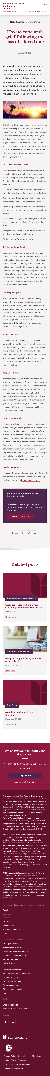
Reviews (6, 921)
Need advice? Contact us (25, 782)
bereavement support (30, 480)
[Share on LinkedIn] (34, 533)
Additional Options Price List (15, 955)
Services (6, 917)
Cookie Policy (23, 1056)
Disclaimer (36, 1056)
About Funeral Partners (12, 969)
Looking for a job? (10, 977)
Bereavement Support (12, 985)
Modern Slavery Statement (15, 1060)
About (5, 909)
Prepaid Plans (9, 925)
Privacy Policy (10, 1056)
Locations (7, 913)
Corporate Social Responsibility (17, 1064)
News (5, 993)
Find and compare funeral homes (17, 973)
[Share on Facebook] (22, 533)
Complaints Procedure (13, 1068)
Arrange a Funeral (20, 516)
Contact (6, 933)
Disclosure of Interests (12, 989)
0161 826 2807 (38, 11)
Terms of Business (10, 959)
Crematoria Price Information (15, 951)
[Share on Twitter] (28, 533)
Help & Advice (9, 963)
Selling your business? (12, 981)
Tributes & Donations (12, 929)
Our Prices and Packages (13, 939)
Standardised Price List (12, 947)
